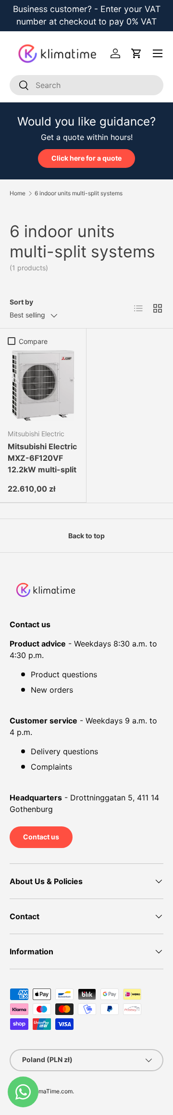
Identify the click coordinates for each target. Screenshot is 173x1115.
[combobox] (86, 85)
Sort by (21, 302)
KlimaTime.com (52, 1091)
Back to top (86, 536)
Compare (33, 341)
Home (17, 193)
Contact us (41, 837)
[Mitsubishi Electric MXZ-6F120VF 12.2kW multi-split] (43, 385)
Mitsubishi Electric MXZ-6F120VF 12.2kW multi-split (42, 458)
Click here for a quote (86, 158)
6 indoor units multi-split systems (79, 193)
